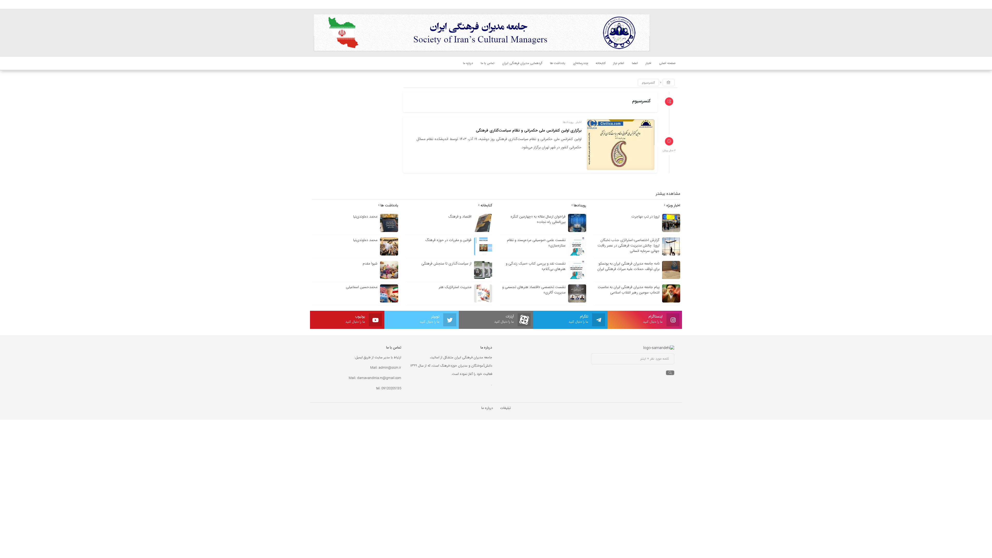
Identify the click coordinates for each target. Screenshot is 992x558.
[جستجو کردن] (670, 372)
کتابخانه (485, 205)
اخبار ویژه (672, 205)
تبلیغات (505, 408)
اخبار (579, 122)
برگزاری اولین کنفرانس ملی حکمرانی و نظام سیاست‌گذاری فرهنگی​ (529, 130)
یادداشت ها (388, 205)
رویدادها (568, 122)
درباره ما (487, 408)
